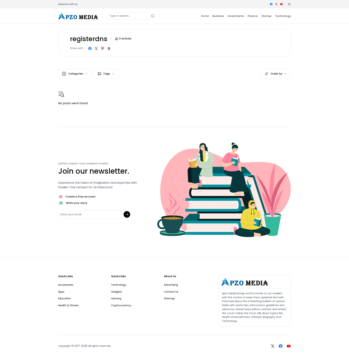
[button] (289, 4)
